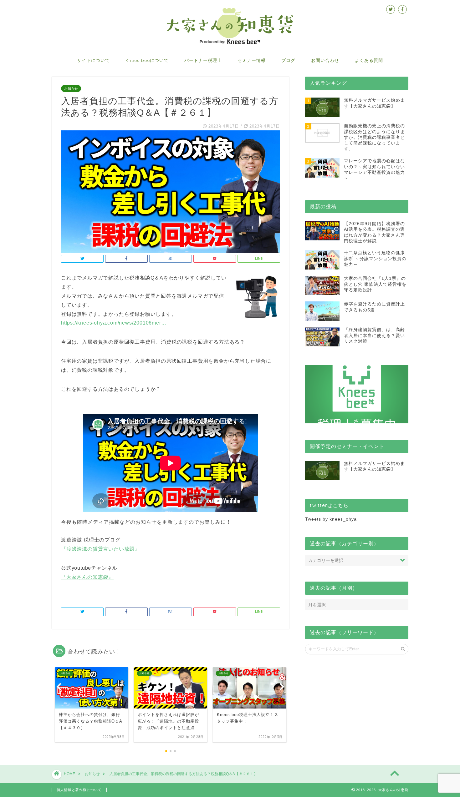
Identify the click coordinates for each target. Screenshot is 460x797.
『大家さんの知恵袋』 (87, 577)
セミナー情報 (252, 60)
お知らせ (71, 88)
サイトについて (93, 60)
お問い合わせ (325, 60)
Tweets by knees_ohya (331, 519)
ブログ (288, 60)
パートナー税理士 (203, 60)
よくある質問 (369, 60)
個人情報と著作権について (79, 790)
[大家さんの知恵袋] (230, 43)
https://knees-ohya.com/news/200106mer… (113, 322)
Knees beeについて (147, 60)
